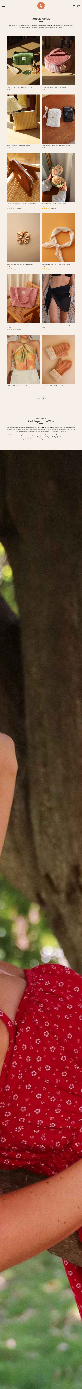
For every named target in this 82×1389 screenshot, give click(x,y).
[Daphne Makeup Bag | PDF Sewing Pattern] (58, 60)
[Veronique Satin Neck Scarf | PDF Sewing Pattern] (58, 237)
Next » (43, 398)
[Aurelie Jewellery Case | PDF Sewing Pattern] (58, 177)
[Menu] (3, 6)
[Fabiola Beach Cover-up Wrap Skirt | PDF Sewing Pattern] (58, 298)
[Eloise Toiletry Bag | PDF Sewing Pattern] (23, 119)
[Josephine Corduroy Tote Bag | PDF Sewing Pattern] (23, 298)
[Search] (8, 6)
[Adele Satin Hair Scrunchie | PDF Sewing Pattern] (23, 237)
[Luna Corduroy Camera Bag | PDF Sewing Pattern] (58, 119)
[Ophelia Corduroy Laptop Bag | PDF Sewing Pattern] (23, 177)
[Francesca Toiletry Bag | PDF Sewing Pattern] (23, 60)
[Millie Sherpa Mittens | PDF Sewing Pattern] (58, 359)
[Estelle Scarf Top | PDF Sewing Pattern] (23, 359)
